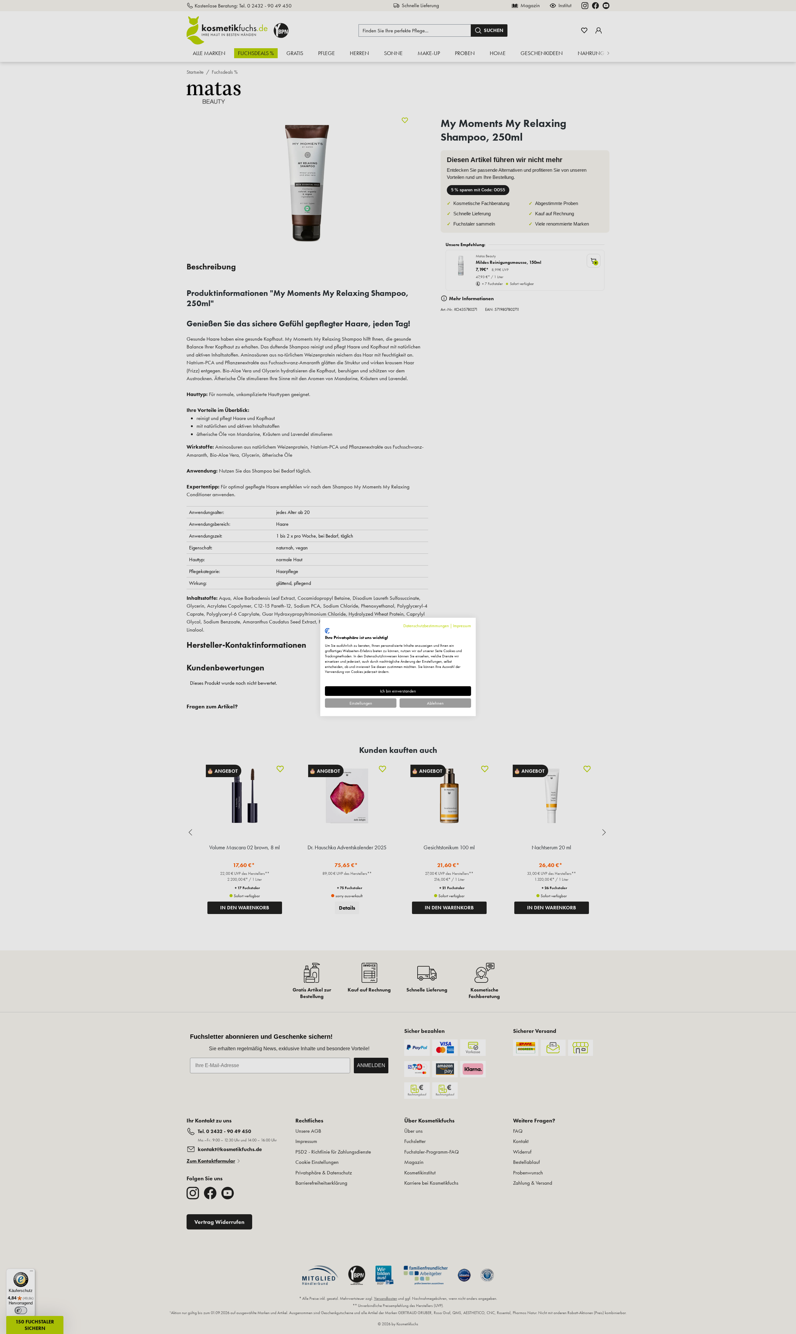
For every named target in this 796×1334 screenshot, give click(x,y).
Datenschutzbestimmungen (426, 625)
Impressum (462, 625)
